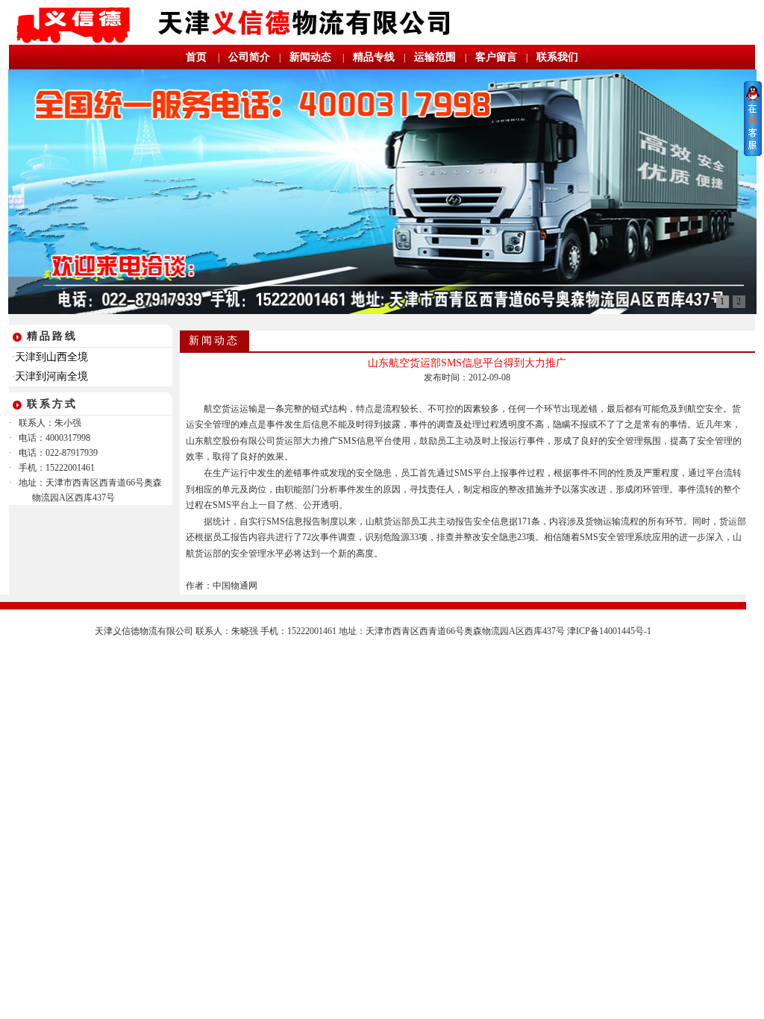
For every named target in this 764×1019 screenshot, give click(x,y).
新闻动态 (310, 57)
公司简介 (249, 57)
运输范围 (435, 57)
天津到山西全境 (51, 357)
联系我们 (557, 57)
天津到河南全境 (51, 376)
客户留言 (496, 57)
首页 (196, 57)
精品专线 (374, 57)
